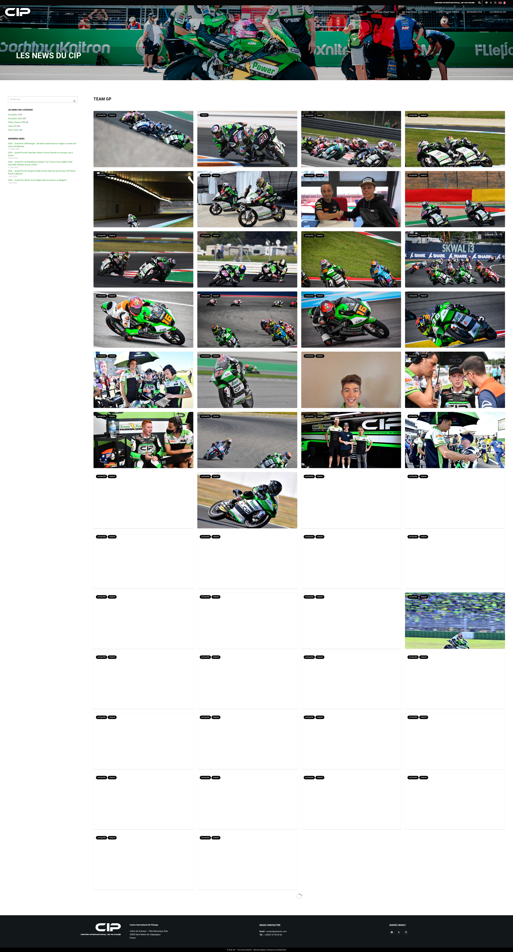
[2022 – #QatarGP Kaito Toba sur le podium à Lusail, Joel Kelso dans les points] (455, 565)
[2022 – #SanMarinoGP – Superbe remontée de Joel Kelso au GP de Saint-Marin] (455, 445)
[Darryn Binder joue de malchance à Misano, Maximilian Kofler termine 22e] (143, 806)
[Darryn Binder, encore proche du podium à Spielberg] (247, 806)
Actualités (12, 114)
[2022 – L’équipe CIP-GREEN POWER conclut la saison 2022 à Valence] (143, 385)
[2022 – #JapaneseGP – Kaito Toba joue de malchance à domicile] (143, 445)
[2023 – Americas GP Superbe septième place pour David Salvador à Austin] (247, 324)
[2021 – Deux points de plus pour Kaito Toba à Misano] (247, 686)
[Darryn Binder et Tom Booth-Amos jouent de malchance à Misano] (143, 264)
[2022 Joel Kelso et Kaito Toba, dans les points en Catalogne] (143, 565)
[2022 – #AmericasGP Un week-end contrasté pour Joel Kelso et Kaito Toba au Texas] (351, 565)
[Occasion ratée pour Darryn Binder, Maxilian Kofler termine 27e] (455, 746)
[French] (504, 2)
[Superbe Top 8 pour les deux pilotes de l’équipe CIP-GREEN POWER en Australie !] (455, 144)
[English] (500, 2)
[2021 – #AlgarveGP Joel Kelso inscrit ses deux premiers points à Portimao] (351, 625)
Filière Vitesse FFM (16, 122)
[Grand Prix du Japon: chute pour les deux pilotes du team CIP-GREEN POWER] (143, 204)
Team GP (12, 126)
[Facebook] (486, 3)
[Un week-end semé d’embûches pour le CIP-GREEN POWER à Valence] (247, 144)
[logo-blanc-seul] (17, 12)
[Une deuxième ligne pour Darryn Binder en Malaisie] (351, 144)
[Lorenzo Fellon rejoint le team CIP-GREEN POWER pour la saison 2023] (351, 445)
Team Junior (13, 130)
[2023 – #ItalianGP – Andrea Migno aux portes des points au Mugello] (351, 264)
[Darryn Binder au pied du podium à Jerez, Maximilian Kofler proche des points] (143, 866)
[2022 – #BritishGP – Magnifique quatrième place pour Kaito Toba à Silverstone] (247, 505)
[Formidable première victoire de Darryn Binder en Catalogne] (351, 746)
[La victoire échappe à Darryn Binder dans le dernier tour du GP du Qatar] (143, 144)
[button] (479, 2)
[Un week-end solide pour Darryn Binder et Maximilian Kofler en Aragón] (143, 747)
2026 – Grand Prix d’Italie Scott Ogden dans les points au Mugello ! (37, 180)
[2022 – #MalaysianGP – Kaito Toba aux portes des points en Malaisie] (247, 385)
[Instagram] (495, 3)
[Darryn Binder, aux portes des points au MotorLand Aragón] (455, 204)
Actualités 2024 (15, 118)
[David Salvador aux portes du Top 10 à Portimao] (455, 324)
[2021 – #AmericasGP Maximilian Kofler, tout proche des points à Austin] (143, 686)
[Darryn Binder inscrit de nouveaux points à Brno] (455, 806)
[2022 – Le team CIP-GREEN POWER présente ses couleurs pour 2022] (143, 625)
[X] (491, 3)
